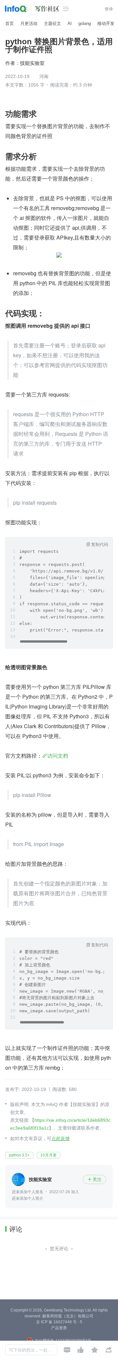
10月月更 (48, 1155)
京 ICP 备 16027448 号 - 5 (59, 1322)
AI (70, 23)
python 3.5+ (19, 1155)
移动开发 (105, 23)
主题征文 (52, 23)
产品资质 (59, 1328)
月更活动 (28, 23)
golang (84, 23)
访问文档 (57, 755)
